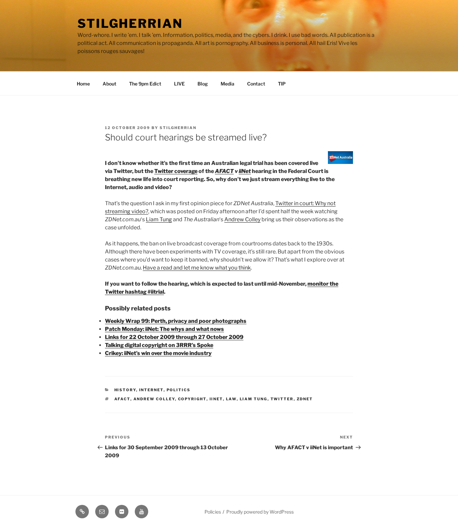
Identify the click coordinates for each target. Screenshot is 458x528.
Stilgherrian (130, 23)
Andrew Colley (242, 219)
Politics (179, 390)
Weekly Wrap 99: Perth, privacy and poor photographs (175, 321)
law (231, 399)
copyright (192, 399)
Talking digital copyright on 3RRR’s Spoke (159, 345)
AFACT (224, 171)
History (125, 390)
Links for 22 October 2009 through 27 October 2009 (174, 337)
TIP (282, 83)
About (109, 83)
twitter (282, 399)
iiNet (245, 171)
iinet (216, 399)
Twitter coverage (175, 171)
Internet (151, 390)
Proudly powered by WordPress (260, 512)
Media (227, 83)
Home (83, 83)
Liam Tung (159, 219)
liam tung (254, 399)
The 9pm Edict (145, 83)
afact (122, 399)
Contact (256, 83)
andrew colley (154, 399)
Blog (202, 83)
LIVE (179, 83)
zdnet (305, 399)
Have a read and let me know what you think (197, 268)
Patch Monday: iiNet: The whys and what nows (164, 329)
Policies (213, 512)
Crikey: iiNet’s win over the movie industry (158, 353)
